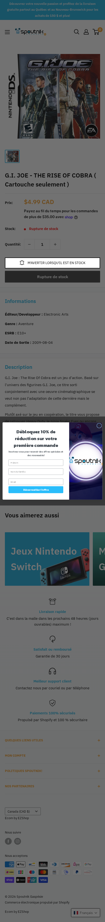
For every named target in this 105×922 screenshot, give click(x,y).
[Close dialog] (99, 425)
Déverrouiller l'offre (36, 490)
